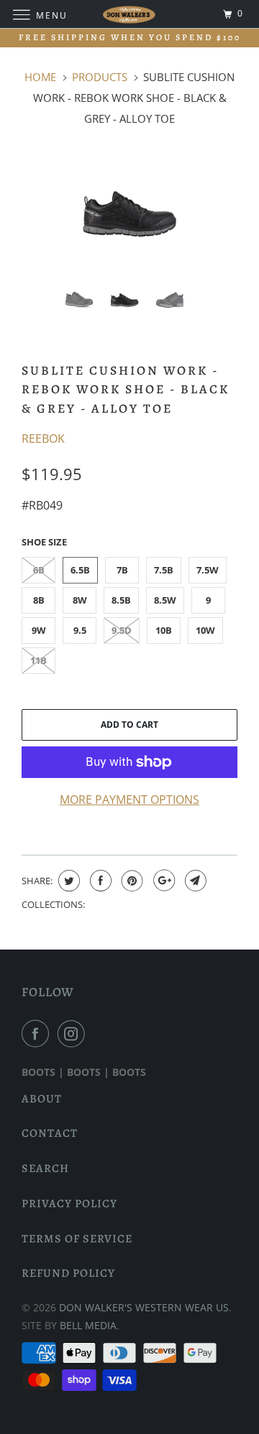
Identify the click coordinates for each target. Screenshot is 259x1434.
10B (163, 630)
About (42, 1099)
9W (39, 630)
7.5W (207, 569)
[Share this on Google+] (162, 880)
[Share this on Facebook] (99, 880)
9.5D (122, 630)
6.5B (80, 569)
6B (39, 569)
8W (80, 600)
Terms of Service (77, 1239)
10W (205, 630)
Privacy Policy (69, 1204)
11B (38, 660)
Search (45, 1168)
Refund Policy (68, 1273)
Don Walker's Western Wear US (144, 1307)
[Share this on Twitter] (67, 880)
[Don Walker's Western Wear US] (129, 14)
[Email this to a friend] (193, 880)
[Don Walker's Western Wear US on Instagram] (74, 1033)
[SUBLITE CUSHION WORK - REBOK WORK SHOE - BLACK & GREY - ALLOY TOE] (129, 214)
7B (122, 569)
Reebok (43, 438)
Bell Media (88, 1325)
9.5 (79, 630)
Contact (50, 1133)
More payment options (129, 799)
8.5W (165, 600)
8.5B (121, 600)
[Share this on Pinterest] (130, 880)
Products (99, 77)
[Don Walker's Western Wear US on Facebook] (38, 1033)
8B (39, 600)
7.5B (163, 569)
